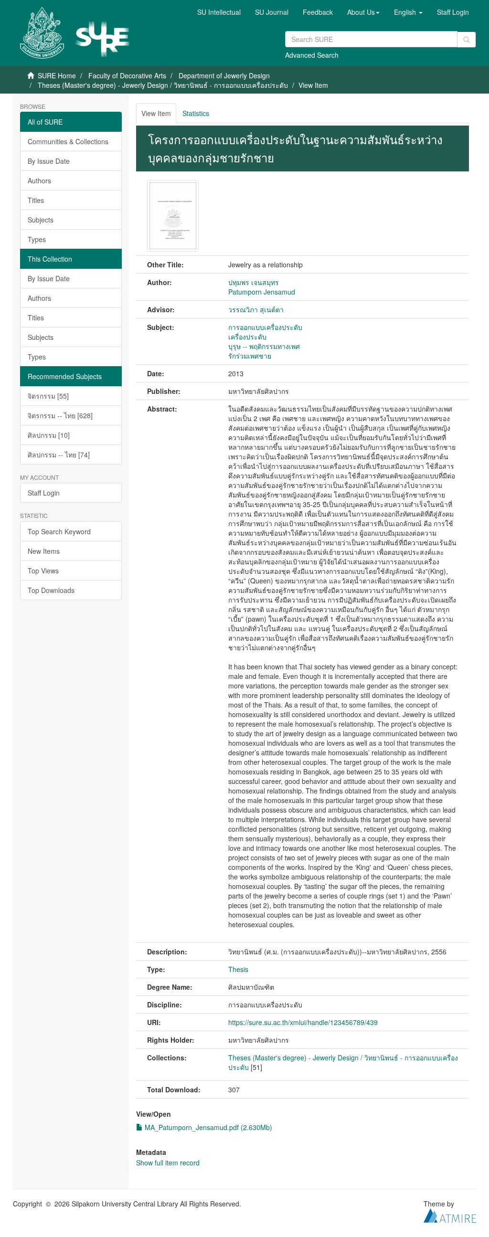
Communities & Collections (68, 141)
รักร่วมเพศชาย (249, 355)
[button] (363, 12)
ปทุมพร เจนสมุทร (253, 282)
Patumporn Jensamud (261, 291)
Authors (39, 180)
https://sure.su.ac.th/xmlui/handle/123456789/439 (303, 1022)
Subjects (40, 219)
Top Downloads (51, 590)
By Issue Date (49, 161)
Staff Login (44, 492)
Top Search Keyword (59, 531)
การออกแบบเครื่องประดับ (265, 327)
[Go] (466, 40)
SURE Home (57, 75)
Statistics (195, 113)
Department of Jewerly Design (224, 75)
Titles (36, 200)
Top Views (43, 570)
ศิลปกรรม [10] (49, 435)
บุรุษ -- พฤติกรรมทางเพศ (264, 346)
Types (37, 239)
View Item (156, 113)
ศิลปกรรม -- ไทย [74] (59, 454)
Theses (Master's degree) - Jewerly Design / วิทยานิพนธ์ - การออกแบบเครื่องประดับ (163, 85)
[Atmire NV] (450, 1214)
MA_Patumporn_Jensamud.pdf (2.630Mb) (207, 1127)
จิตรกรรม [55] (48, 396)
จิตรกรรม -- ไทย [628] (60, 415)
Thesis (238, 969)
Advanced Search (312, 55)
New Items (44, 551)
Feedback (318, 12)
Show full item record (168, 1162)
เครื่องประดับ (247, 336)
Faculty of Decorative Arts (127, 75)
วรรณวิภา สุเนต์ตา (256, 309)
